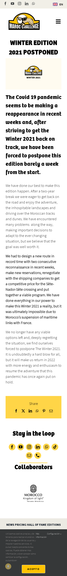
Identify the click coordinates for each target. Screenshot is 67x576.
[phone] (37, 455)
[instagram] (29, 447)
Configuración (53, 533)
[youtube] (20, 447)
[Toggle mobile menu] (58, 21)
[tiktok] (55, 447)
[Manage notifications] (8, 566)
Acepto (33, 569)
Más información (41, 535)
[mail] (29, 455)
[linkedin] (37, 447)
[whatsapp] (46, 447)
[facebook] (12, 447)
